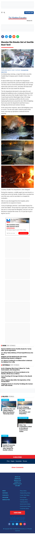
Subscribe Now (23, 233)
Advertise (17, 478)
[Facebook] (9, 524)
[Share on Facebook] (2, 36)
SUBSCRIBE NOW (29, 12)
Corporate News (24, 508)
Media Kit (29, 20)
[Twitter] (17, 524)
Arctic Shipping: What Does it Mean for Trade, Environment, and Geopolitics (15, 369)
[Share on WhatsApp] (17, 36)
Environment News (25, 506)
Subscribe (17, 513)
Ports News (23, 497)
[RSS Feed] (20, 524)
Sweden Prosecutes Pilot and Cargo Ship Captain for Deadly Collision (9, 447)
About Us (17, 476)
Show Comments (17, 467)
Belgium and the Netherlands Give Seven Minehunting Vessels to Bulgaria (14, 357)
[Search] (4, 12)
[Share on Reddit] (13, 36)
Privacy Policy (17, 484)
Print (8, 461)
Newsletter (19, 461)
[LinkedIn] (13, 524)
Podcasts (5, 495)
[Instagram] (24, 524)
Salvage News (24, 499)
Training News (24, 502)
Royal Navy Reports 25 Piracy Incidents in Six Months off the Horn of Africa (15, 373)
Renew (25, 461)
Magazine (5, 497)
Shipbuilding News (25, 493)
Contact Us (17, 482)
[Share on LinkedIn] (10, 36)
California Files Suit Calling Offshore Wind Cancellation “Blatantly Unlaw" (9, 411)
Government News (25, 504)
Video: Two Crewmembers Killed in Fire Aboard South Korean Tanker (25, 428)
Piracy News (23, 490)
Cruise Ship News (24, 495)
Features (5, 493)
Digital (12, 461)
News (4, 490)
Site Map (17, 485)
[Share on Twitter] (6, 36)
